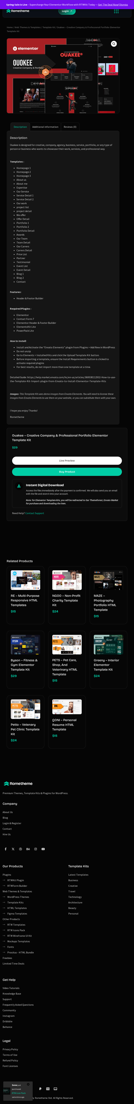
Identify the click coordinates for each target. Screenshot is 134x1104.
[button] (116, 11)
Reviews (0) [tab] (70, 126)
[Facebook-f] (5, 849)
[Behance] (28, 849)
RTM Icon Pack (19, 1093)
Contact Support (34, 513)
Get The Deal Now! (108, 4)
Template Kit (48, 27)
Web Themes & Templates (28, 27)
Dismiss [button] (123, 4)
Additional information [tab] (45, 126)
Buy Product (67, 471)
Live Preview (67, 460)
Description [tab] (20, 126)
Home (10, 27)
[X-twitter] (13, 849)
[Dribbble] (21, 849)
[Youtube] (43, 849)
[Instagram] (36, 849)
